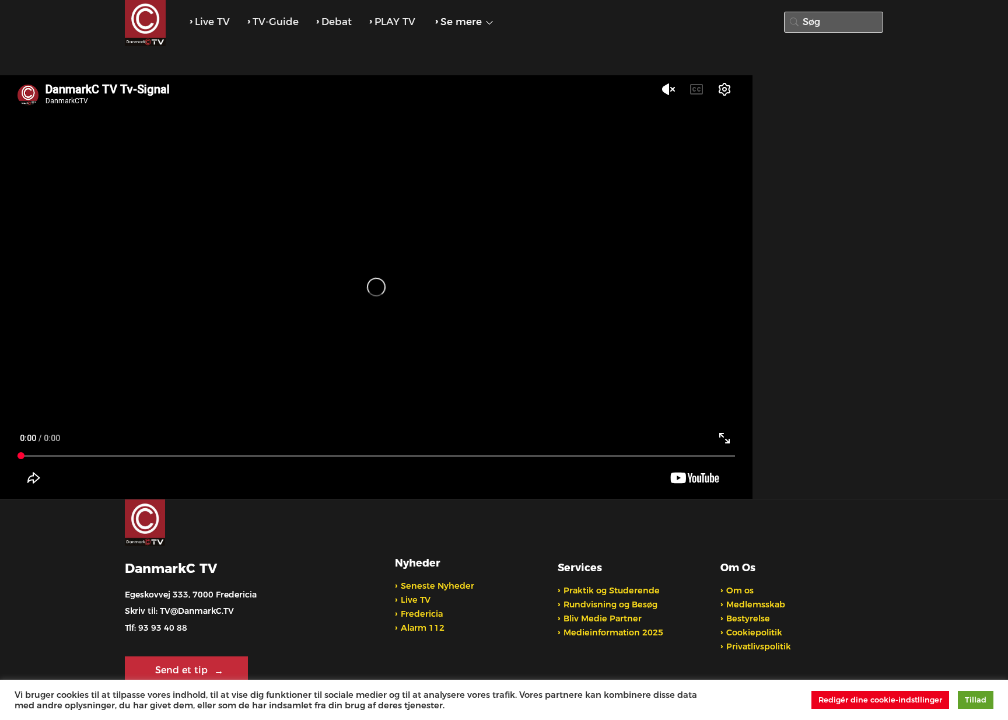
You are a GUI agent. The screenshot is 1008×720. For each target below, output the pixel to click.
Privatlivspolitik (758, 646)
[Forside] (147, 23)
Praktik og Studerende (612, 590)
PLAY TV (394, 21)
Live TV (212, 21)
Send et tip (183, 670)
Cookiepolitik (754, 632)
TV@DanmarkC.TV (197, 611)
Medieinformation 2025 (613, 632)
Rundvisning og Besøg (610, 604)
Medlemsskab (755, 604)
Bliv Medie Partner (603, 618)
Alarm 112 (422, 628)
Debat (336, 21)
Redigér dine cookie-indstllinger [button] (880, 699)
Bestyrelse (748, 618)
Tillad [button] (975, 699)
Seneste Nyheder (437, 586)
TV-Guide (276, 21)
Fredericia (422, 614)
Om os (740, 590)
